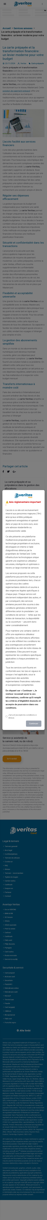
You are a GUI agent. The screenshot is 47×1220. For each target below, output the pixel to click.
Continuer (33, 723)
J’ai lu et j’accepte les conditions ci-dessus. (22, 716)
